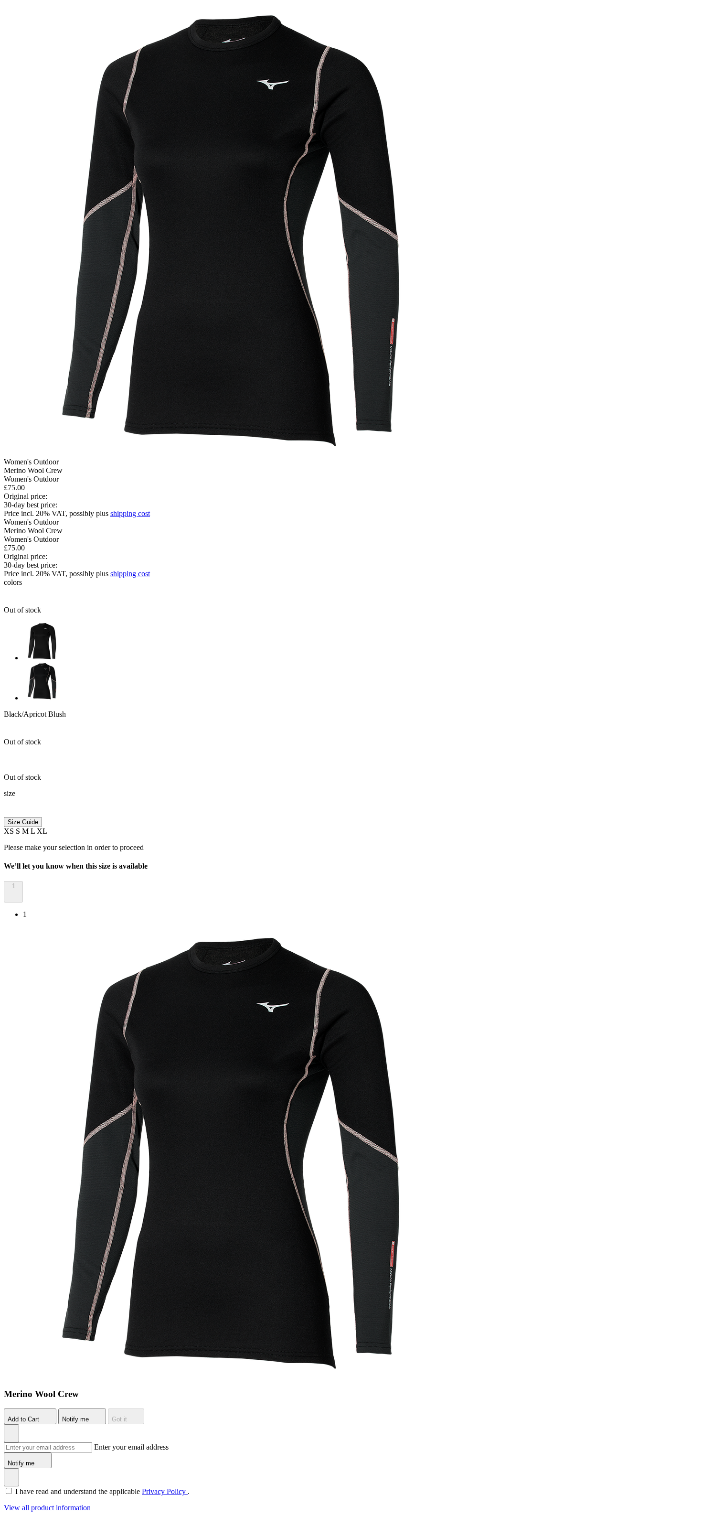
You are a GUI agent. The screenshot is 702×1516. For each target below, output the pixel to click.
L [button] (34, 831)
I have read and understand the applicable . (102, 1491)
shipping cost (130, 513)
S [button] (19, 831)
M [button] (26, 831)
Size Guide (23, 822)
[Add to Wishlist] (11, 1433)
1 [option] (25, 914)
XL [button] (42, 831)
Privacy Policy (165, 1491)
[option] (360, 642)
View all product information (47, 1508)
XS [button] (10, 831)
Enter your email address (131, 1447)
